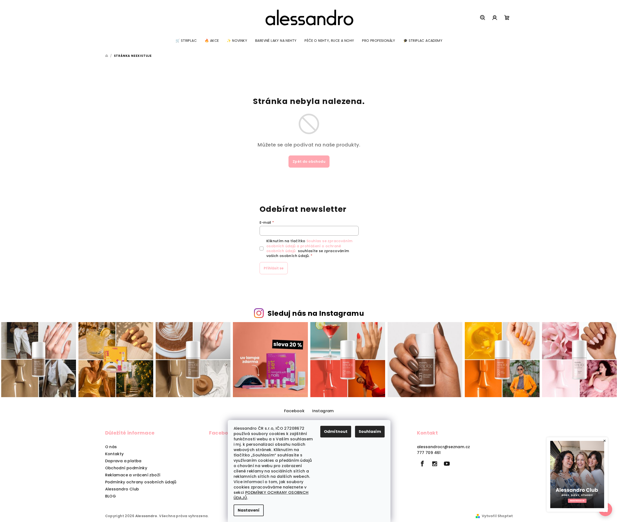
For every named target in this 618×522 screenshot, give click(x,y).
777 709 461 (429, 452)
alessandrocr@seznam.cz (443, 447)
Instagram (323, 411)
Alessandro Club (122, 489)
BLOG (110, 496)
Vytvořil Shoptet (497, 515)
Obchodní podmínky (126, 468)
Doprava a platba (123, 461)
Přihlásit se (274, 268)
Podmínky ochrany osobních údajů (141, 482)
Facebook (294, 411)
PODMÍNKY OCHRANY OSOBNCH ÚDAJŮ (271, 495)
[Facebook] (422, 463)
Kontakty (114, 454)
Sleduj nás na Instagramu (316, 313)
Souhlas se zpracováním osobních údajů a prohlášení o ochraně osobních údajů (309, 246)
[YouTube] (446, 463)
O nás (111, 447)
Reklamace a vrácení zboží (133, 475)
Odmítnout (335, 431)
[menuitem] (186, 40)
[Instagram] (434, 463)
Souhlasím (370, 431)
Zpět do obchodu (309, 161)
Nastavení (249, 510)
